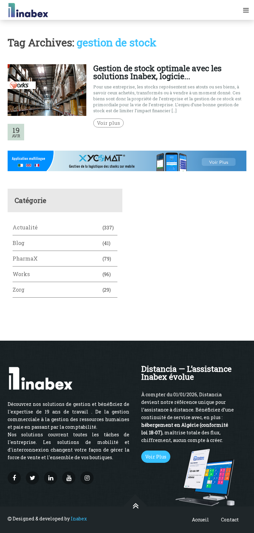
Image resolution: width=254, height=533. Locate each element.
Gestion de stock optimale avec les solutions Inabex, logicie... (157, 72)
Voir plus (108, 123)
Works (21, 273)
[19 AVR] (47, 114)
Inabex (79, 518)
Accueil (200, 519)
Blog (18, 242)
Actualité (25, 227)
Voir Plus (155, 457)
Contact (230, 519)
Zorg (18, 289)
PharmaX (25, 258)
